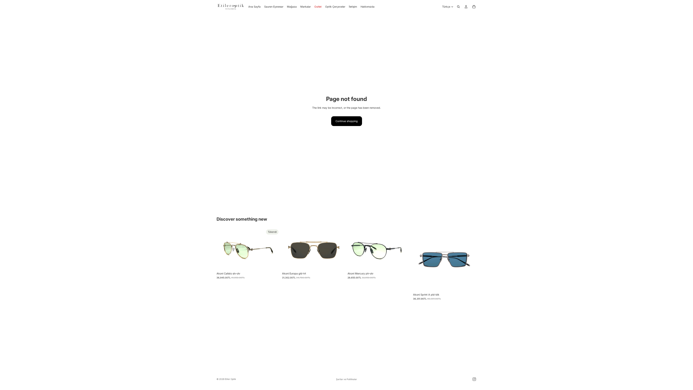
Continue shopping (346, 121)
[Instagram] (474, 379)
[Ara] (458, 7)
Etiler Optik (230, 379)
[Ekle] (340, 264)
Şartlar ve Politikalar (346, 379)
